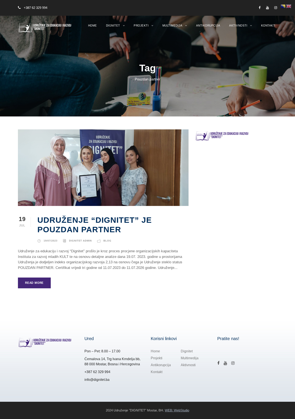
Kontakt (268, 25)
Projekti (141, 25)
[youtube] (267, 7)
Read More (34, 282)
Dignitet (113, 25)
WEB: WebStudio (177, 410)
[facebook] (260, 7)
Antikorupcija (208, 25)
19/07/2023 (50, 240)
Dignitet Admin (80, 240)
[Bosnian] (283, 6)
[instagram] (275, 7)
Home (92, 25)
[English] (289, 6)
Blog (107, 240)
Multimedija (172, 25)
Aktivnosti (238, 25)
